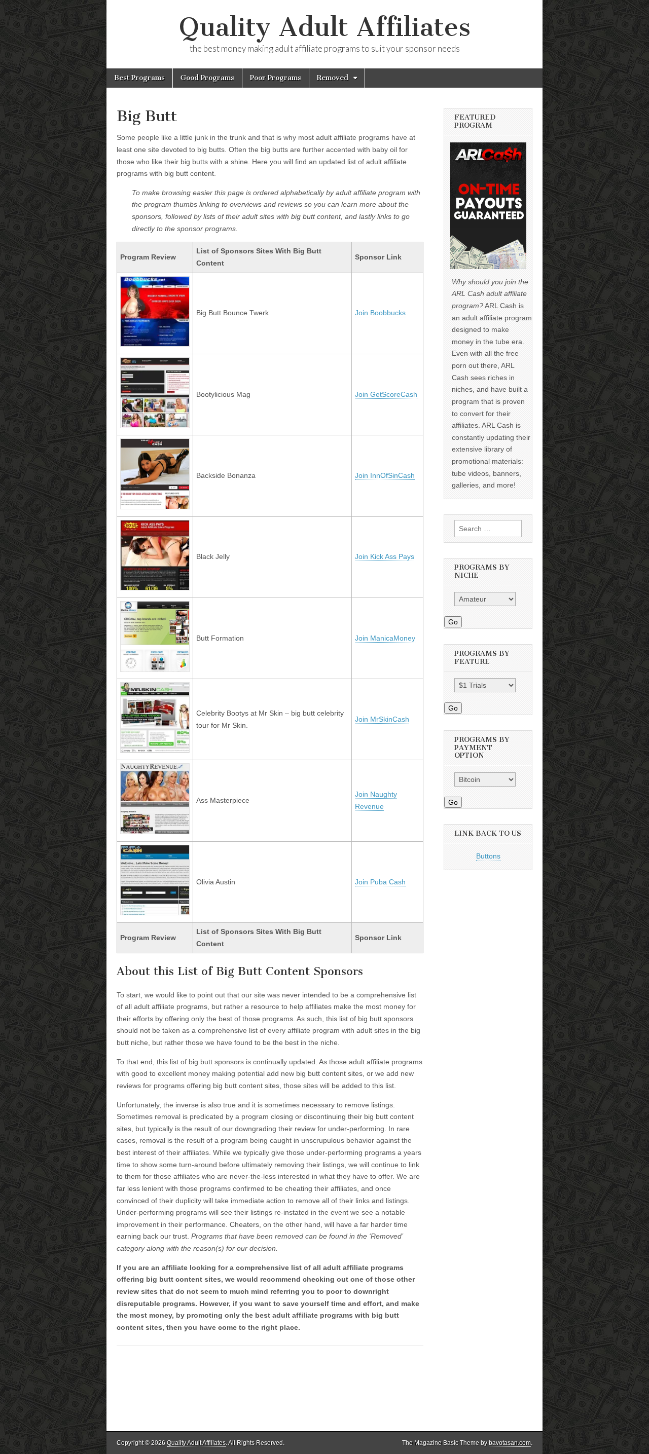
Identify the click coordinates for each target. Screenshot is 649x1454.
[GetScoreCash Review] (155, 426)
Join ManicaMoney (385, 638)
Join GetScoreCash (386, 394)
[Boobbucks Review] (155, 344)
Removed (332, 77)
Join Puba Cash (380, 882)
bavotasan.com (510, 1442)
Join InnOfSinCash (385, 475)
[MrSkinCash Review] (155, 751)
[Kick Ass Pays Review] (155, 588)
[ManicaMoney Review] (155, 669)
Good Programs (207, 77)
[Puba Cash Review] (155, 913)
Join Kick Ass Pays (384, 556)
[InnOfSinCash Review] (155, 507)
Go (453, 622)
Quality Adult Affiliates (325, 27)
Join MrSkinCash (382, 719)
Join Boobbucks (380, 313)
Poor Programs (275, 77)
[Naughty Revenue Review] (155, 832)
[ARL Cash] (488, 205)
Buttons (488, 856)
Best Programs (139, 77)
